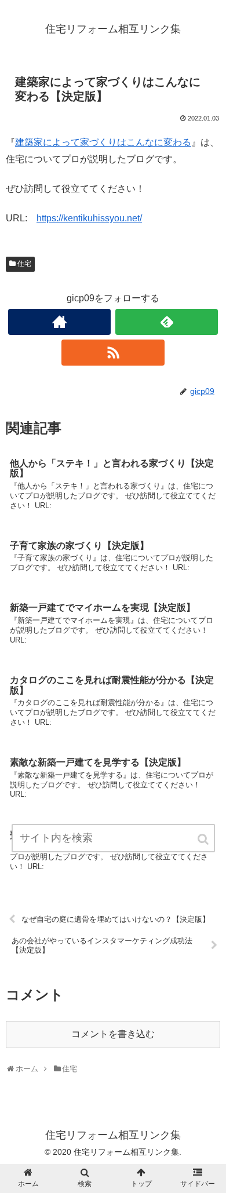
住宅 (24, 264)
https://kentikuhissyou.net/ (89, 218)
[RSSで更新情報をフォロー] (113, 353)
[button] (204, 839)
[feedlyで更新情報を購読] (166, 322)
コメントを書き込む (113, 1034)
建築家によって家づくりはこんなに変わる (103, 142)
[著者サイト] (59, 322)
